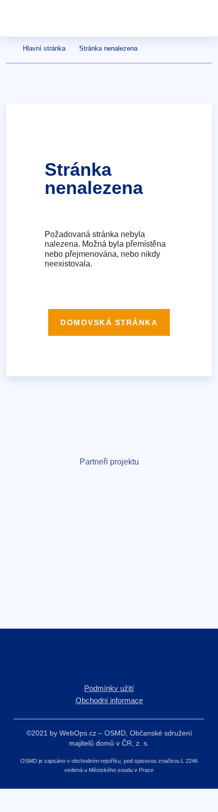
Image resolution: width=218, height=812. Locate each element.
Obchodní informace (109, 700)
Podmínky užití (109, 688)
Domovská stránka (109, 322)
